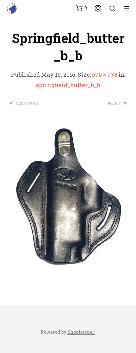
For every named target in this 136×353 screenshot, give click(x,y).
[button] (81, 8)
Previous (26, 103)
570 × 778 (104, 74)
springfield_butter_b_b (68, 85)
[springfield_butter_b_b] (68, 199)
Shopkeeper (81, 332)
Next (114, 103)
